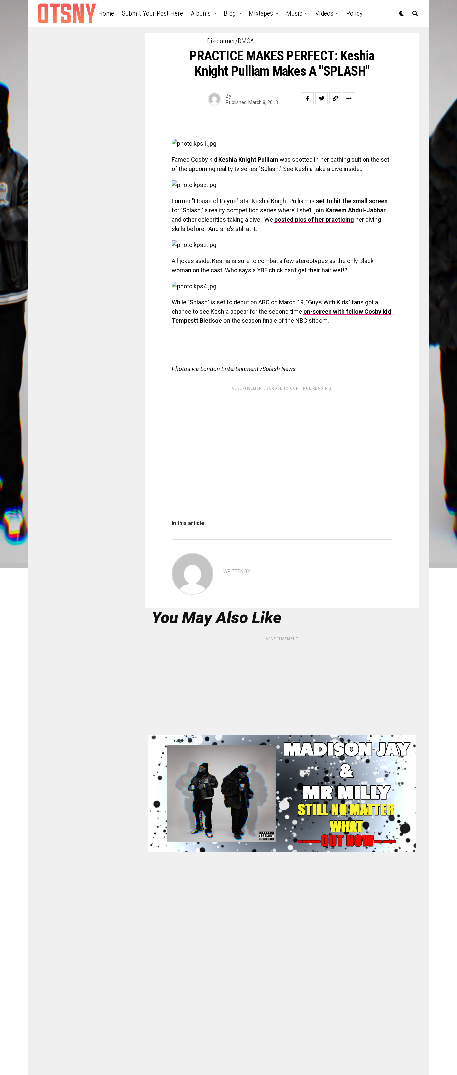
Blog (230, 13)
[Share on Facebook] (308, 98)
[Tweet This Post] (321, 98)
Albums (201, 13)
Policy (354, 13)
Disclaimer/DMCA (230, 41)
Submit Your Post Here (152, 13)
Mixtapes (261, 13)
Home (106, 13)
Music (294, 13)
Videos (324, 13)
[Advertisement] (282, 440)
